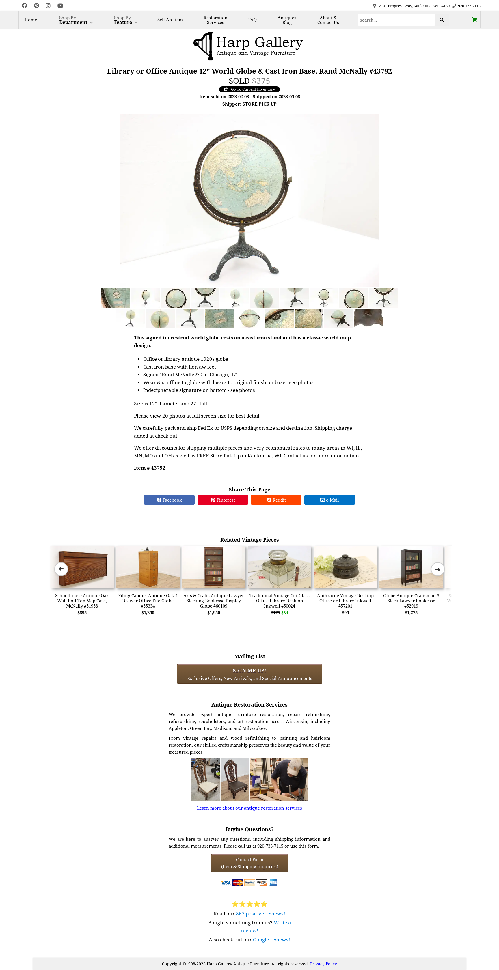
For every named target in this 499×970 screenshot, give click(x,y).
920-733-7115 (469, 5)
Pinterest (225, 500)
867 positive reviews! (260, 913)
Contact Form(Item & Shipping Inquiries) (249, 863)
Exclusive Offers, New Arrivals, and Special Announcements (249, 674)
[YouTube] (60, 5)
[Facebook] (24, 5)
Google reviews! (271, 939)
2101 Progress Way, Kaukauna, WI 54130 (414, 5)
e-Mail (332, 500)
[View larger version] (249, 200)
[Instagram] (48, 5)
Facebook (171, 500)
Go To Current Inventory (253, 89)
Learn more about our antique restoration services (249, 808)
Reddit (278, 500)
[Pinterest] (36, 5)
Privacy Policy (323, 964)
